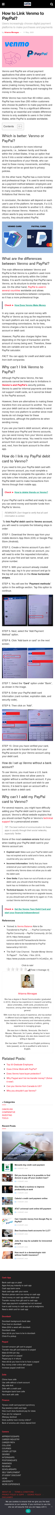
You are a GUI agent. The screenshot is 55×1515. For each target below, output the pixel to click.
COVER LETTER (9, 1451)
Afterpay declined (9, 1417)
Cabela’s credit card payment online (31, 1198)
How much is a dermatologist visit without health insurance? (30, 1253)
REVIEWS (6, 1466)
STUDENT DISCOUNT (11, 1475)
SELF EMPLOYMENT (11, 1472)
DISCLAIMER (7, 1497)
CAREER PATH (8, 1442)
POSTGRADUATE (9, 1460)
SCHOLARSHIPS (9, 1469)
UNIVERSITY (7, 1481)
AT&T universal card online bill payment (33, 1208)
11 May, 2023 (28, 32)
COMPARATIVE (8, 1112)
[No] (51, 1506)
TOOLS (5, 1118)
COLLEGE (6, 1445)
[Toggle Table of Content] (18, 126)
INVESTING (7, 1115)
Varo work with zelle (10, 1394)
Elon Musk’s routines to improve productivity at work (29, 1188)
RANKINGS (7, 1463)
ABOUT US (6, 1492)
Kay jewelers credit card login (14, 1408)
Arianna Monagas (11, 32)
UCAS (4, 1478)
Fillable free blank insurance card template (23, 1154)
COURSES (6, 1448)
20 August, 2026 (22, 1225)
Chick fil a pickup (9, 1336)
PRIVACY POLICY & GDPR (13, 1494)
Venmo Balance (24, 926)
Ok (28, 1511)
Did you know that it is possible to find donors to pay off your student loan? (32, 1176)
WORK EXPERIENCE (11, 1484)
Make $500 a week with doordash (16, 1327)
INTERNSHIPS (8, 1457)
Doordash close (8, 1330)
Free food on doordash (11, 1324)
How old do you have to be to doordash (18, 1333)
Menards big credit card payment (30, 1164)
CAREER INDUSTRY (10, 1439)
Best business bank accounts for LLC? (32, 1230)
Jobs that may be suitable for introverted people (33, 1242)
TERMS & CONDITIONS (24, 1492)
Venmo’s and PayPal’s (14, 385)
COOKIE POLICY (34, 1494)
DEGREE (6, 1454)
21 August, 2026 (11, 1158)
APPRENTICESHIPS (10, 1436)
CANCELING (7, 1109)
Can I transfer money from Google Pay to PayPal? (33, 1220)
